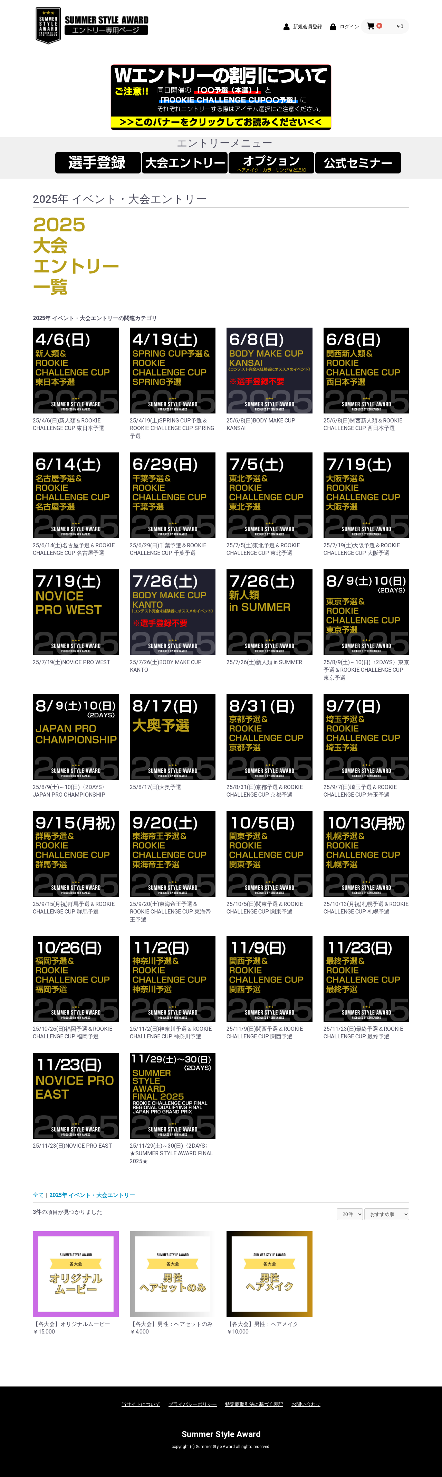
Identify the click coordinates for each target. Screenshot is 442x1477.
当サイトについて (141, 1404)
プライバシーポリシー (193, 1404)
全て (38, 1195)
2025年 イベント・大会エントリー (92, 1195)
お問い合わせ (305, 1404)
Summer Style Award (221, 1434)
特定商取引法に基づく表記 (254, 1404)
